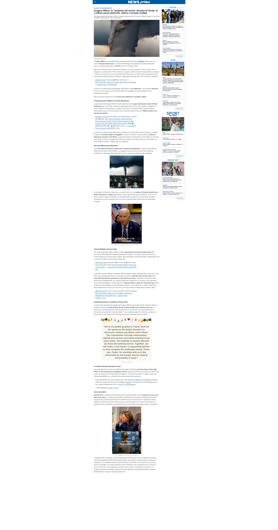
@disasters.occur (101, 116)
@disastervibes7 (100, 80)
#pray (103, 295)
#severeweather (107, 123)
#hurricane (110, 82)
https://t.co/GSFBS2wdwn (127, 384)
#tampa (123, 119)
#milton (116, 82)
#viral (123, 123)
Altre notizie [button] (179, 56)
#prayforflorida (110, 295)
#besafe (98, 295)
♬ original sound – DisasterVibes (106, 84)
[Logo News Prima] (139, 2)
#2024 (118, 123)
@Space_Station (125, 382)
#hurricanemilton (100, 82)
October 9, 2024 (113, 388)
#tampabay (128, 293)
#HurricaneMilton (135, 380)
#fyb (114, 123)
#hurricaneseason (124, 121)
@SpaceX (148, 380)
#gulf (132, 121)
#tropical (110, 121)
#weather (98, 123)
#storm (127, 82)
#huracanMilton (119, 293)
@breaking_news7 (101, 262)
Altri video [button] (180, 198)
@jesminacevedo (101, 291)
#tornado (133, 82)
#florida (122, 82)
